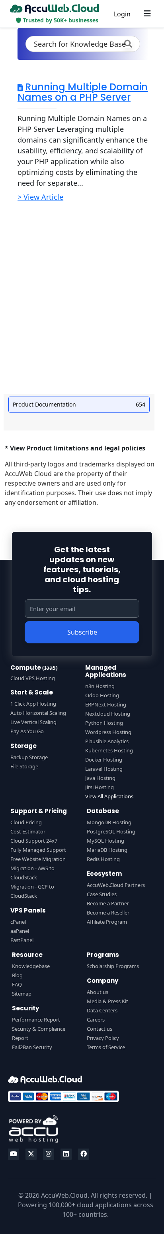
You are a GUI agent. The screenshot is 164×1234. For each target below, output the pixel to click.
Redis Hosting (103, 859)
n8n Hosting (100, 686)
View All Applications (109, 796)
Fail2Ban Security (32, 1047)
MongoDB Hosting (109, 822)
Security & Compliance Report (38, 1033)
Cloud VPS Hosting (32, 678)
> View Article (40, 197)
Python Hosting (104, 722)
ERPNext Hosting (105, 704)
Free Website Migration (38, 859)
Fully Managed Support (38, 849)
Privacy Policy (103, 1038)
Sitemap (21, 993)
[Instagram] (48, 1154)
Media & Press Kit (107, 1001)
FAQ (17, 984)
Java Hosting (100, 778)
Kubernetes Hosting (109, 750)
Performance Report (36, 1019)
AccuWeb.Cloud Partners (116, 885)
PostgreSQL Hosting (111, 831)
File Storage (24, 766)
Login (122, 14)
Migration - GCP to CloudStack (32, 891)
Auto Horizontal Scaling (38, 712)
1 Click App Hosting (33, 703)
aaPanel (19, 930)
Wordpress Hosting (108, 732)
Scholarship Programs (113, 966)
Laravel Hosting (104, 768)
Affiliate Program (107, 921)
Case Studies (102, 894)
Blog (17, 975)
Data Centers (102, 1010)
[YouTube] (13, 1154)
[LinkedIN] (66, 1154)
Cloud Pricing (26, 822)
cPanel (18, 921)
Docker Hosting (103, 759)
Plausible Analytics (107, 741)
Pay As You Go (27, 731)
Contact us (99, 1028)
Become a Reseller (108, 912)
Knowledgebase (31, 966)
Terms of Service (106, 1047)
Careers (96, 1019)
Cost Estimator (27, 831)
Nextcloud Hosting (107, 713)
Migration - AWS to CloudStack (32, 873)
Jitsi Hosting (99, 787)
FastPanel (21, 940)
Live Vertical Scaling (33, 722)
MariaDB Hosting (107, 849)
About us (97, 992)
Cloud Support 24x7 (33, 840)
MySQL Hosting (105, 840)
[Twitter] (31, 1154)
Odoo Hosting (102, 695)
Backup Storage (29, 757)
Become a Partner (108, 903)
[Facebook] (83, 1154)
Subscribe (82, 632)
